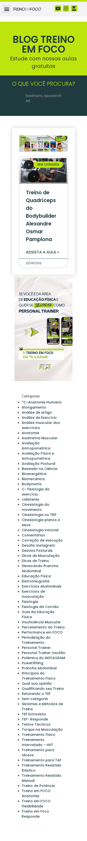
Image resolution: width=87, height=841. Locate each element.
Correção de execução (42, 540)
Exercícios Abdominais (41, 586)
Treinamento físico (38, 734)
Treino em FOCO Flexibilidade (36, 804)
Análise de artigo (37, 412)
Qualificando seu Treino (43, 688)
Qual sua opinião (37, 683)
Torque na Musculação (42, 729)
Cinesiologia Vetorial (40, 530)
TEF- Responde (35, 719)
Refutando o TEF (36, 693)
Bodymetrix (32, 484)
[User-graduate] (74, 8)
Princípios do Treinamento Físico (39, 676)
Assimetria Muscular (40, 438)
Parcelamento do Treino (43, 627)
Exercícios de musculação (33, 594)
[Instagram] (66, 8)
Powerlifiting (32, 663)
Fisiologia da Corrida (40, 606)
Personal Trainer (36, 647)
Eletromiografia (35, 581)
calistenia (30, 499)
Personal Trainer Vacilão (43, 652)
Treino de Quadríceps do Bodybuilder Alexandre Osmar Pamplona (41, 216)
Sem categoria (35, 698)
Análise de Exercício (39, 417)
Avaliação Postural (38, 463)
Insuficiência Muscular (41, 622)
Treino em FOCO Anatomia (36, 793)
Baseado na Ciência (39, 468)
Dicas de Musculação (41, 555)
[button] (7, 9)
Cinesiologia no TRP (39, 514)
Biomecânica (33, 479)
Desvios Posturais (37, 550)
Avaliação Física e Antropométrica (38, 456)
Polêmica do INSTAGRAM (43, 657)
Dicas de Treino (35, 560)
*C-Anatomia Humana (41, 402)
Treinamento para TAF (41, 760)
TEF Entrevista (34, 714)
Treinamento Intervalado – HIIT (37, 742)
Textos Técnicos (36, 724)
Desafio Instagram (38, 545)
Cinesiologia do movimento (35, 507)
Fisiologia (30, 601)
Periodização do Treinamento (36, 640)
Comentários (33, 535)
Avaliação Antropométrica (36, 446)
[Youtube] (58, 8)
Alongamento (34, 407)
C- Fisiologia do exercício (36, 492)
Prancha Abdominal (39, 668)
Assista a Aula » (42, 252)
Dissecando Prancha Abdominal (40, 568)
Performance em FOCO (42, 632)
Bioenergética (34, 473)
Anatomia (30, 432)
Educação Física (36, 576)
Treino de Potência (38, 785)
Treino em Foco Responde (35, 814)
